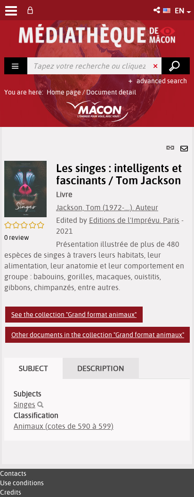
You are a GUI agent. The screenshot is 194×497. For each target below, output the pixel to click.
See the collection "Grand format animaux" (74, 314)
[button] (157, 10)
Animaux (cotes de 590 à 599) (63, 426)
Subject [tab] (33, 368)
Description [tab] (100, 368)
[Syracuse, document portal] (97, 35)
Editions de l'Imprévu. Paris (134, 220)
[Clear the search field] (156, 65)
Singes (24, 404)
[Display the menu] (11, 10)
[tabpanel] (97, 295)
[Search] (40, 405)
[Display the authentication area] (32, 10)
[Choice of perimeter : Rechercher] (16, 65)
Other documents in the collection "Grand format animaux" (97, 335)
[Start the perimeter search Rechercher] (176, 65)
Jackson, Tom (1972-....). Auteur (107, 207)
